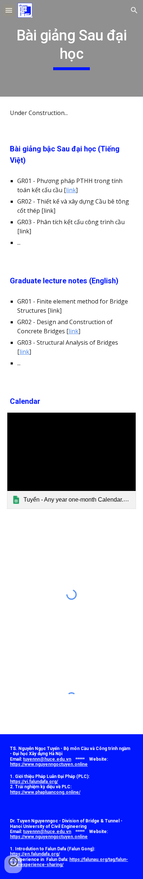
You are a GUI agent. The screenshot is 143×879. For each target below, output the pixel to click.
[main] (71, 48)
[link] (71, 460)
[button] (9, 10)
